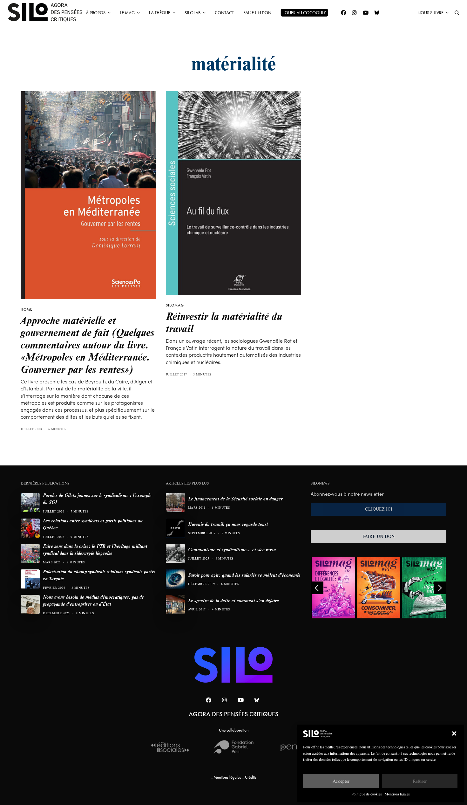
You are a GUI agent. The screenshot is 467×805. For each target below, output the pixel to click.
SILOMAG (175, 305)
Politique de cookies (366, 794)
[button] (454, 733)
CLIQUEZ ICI (378, 509)
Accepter (341, 781)
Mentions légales (397, 794)
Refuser (420, 781)
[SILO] (48, 12)
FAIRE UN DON (378, 536)
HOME (26, 309)
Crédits (250, 777)
